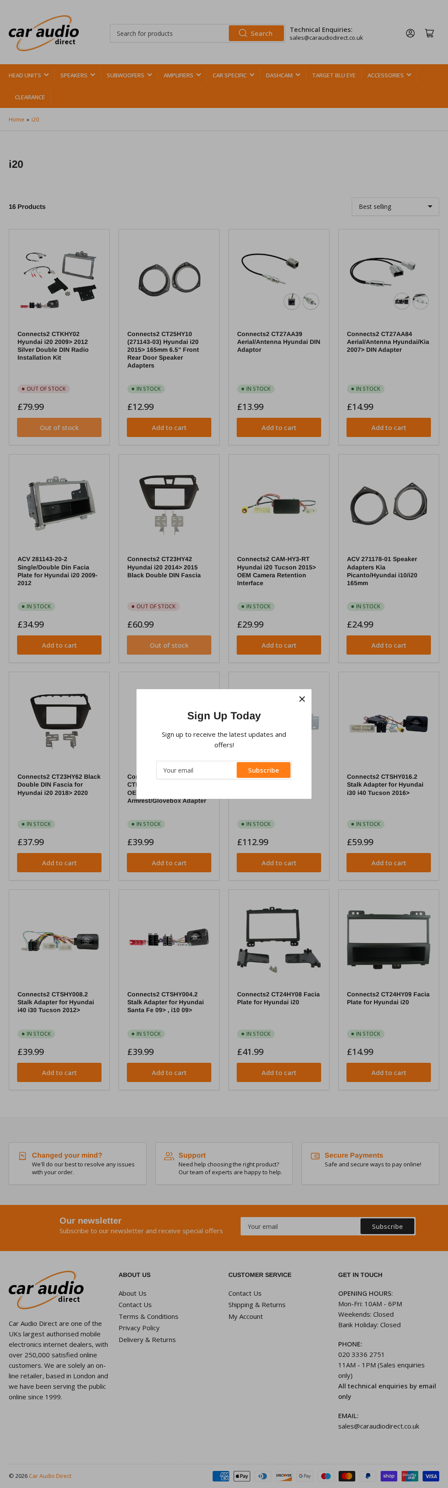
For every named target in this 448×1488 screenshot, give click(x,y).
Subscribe (263, 770)
